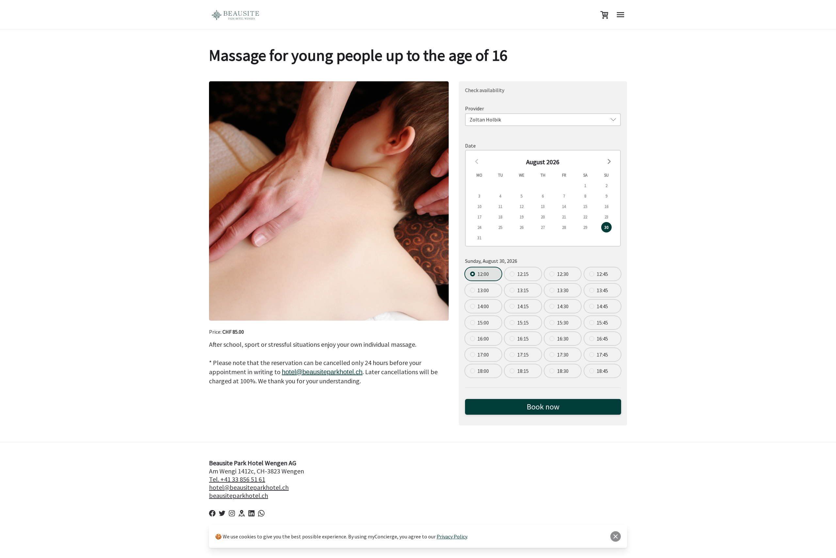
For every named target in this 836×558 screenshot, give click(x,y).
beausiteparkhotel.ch (322, 371)
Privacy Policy (452, 536)
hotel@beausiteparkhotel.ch (249, 487)
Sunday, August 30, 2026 (491, 261)
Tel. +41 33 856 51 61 (237, 479)
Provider (474, 108)
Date (470, 145)
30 (606, 227)
